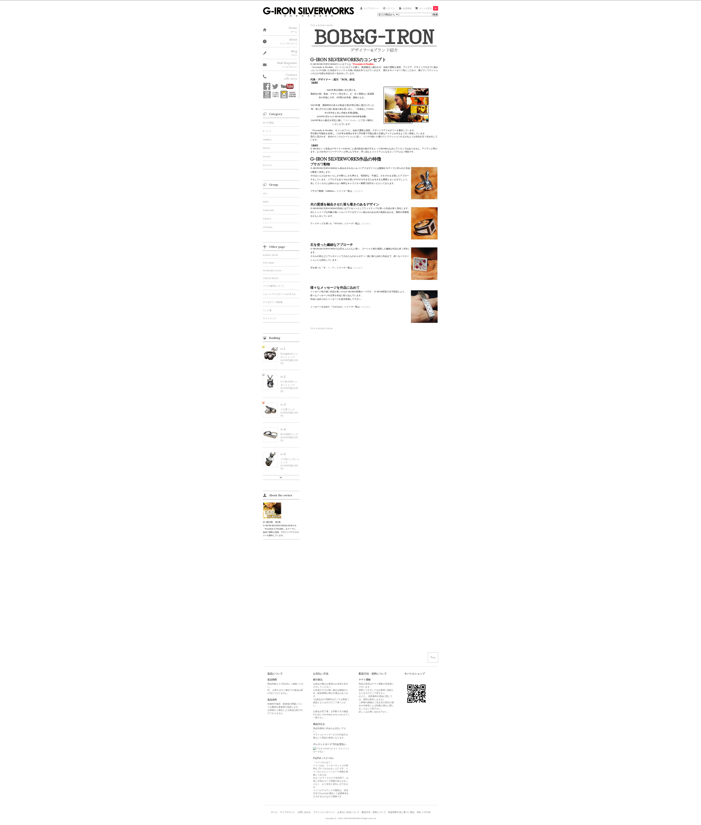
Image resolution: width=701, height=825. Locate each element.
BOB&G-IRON (325, 25)
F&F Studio (350, 120)
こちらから (357, 191)
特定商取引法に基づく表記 (401, 812)
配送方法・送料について (374, 812)
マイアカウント (371, 8)
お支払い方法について (348, 812)
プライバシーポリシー (324, 812)
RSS (419, 812)
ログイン (390, 8)
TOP (312, 25)
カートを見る (427, 8)
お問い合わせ (304, 812)
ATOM (426, 812)
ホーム (274, 812)
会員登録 (407, 8)
